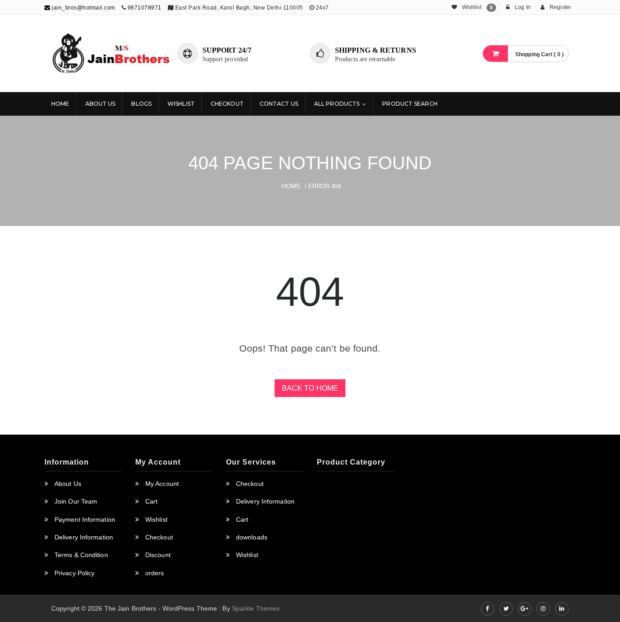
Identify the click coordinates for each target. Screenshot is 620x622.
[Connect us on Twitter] (506, 609)
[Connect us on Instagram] (543, 609)
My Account (162, 483)
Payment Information (84, 519)
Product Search (409, 103)
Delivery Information (83, 537)
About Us (100, 103)
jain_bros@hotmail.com (82, 8)
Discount (158, 554)
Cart (151, 501)
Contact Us (279, 103)
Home (60, 103)
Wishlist (181, 103)
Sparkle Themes (256, 608)
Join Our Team (75, 501)
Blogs (141, 103)
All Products (336, 103)
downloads (251, 537)
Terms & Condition (81, 554)
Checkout (227, 103)
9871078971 (145, 8)
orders (154, 573)
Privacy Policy (74, 573)
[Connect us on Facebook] (487, 609)
